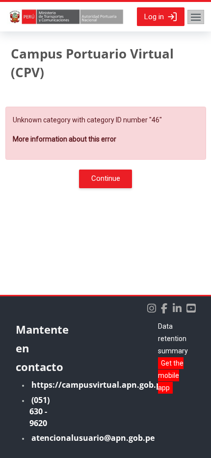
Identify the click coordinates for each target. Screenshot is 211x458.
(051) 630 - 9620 (39, 412)
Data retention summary (173, 338)
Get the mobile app (171, 375)
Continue (105, 178)
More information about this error (64, 139)
